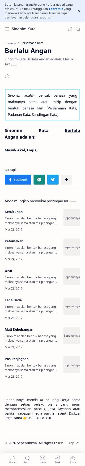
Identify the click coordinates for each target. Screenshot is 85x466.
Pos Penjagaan (17, 359)
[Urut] (71, 276)
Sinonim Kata (23, 29)
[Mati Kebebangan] (71, 335)
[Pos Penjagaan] (71, 364)
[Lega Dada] (71, 306)
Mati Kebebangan (19, 329)
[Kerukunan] (71, 217)
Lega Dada (13, 300)
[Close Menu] (78, 11)
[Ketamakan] (71, 247)
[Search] (77, 28)
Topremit (56, 9)
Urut (8, 270)
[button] (69, 28)
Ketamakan (14, 241)
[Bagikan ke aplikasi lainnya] (66, 180)
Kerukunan (14, 211)
